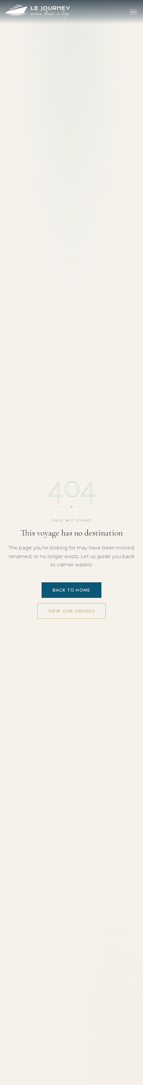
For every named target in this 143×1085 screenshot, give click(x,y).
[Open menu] (133, 12)
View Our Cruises (71, 610)
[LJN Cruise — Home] (36, 12)
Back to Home (71, 590)
